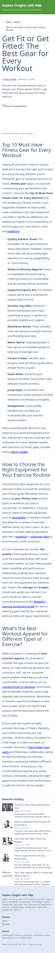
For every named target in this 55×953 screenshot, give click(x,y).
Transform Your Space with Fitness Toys (31, 806)
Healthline (13, 231)
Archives (6, 924)
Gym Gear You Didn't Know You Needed (30, 840)
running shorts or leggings (18, 687)
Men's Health (20, 452)
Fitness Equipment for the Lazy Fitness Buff (30, 857)
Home (8, 22)
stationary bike (40, 536)
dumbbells (18, 517)
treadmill (21, 536)
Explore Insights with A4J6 (22, 5)
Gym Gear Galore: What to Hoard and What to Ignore (33, 874)
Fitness (16, 22)
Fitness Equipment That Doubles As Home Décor (32, 823)
